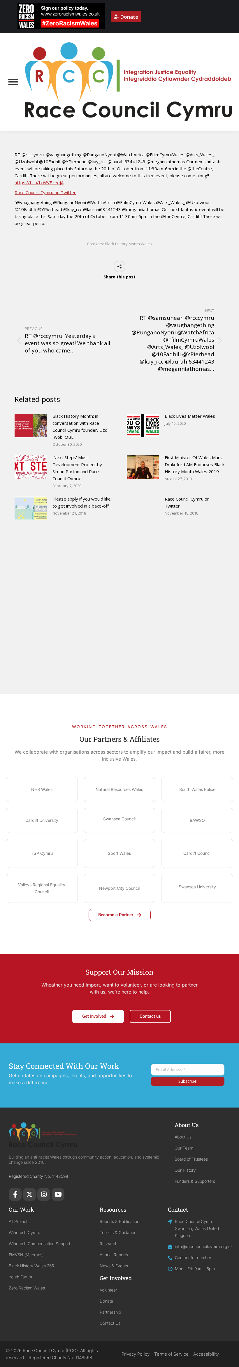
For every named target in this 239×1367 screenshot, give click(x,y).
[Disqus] (119, 619)
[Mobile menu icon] (13, 82)
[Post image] (31, 425)
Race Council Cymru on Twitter (45, 192)
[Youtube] (58, 1194)
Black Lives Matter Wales (190, 416)
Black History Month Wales (128, 243)
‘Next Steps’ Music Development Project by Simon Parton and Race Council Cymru (77, 468)
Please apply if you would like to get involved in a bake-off (81, 502)
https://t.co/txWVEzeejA (39, 182)
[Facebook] (15, 1194)
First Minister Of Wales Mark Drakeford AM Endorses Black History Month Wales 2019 (194, 464)
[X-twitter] (29, 1194)
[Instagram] (43, 1194)
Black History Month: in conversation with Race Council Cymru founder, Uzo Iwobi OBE (80, 426)
